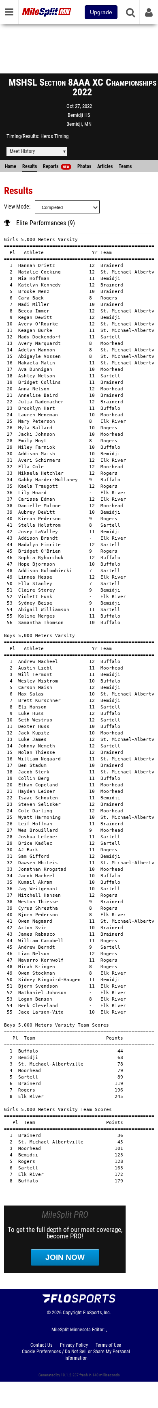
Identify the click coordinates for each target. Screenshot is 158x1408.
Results (29, 166)
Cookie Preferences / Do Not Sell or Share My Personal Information (76, 1355)
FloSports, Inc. (97, 1312)
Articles (105, 166)
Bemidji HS (79, 115)
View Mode (16, 206)
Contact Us (41, 1345)
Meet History (22, 151)
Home (10, 166)
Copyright (72, 1312)
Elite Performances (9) (45, 223)
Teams (125, 166)
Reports (56, 166)
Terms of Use (108, 1345)
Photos (84, 166)
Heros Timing (54, 136)
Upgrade (101, 12)
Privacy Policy (74, 1345)
